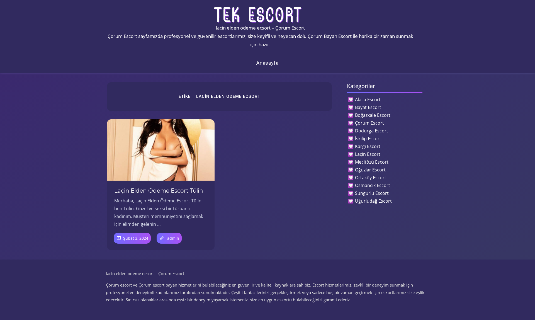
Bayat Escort (368, 107)
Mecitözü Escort (371, 162)
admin (173, 238)
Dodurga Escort (371, 131)
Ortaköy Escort (370, 177)
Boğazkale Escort (372, 115)
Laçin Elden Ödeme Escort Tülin (158, 190)
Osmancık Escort (372, 185)
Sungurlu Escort (372, 193)
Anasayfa (267, 63)
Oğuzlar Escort (370, 170)
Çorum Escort (369, 123)
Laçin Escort (367, 154)
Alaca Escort (368, 99)
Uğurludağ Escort (373, 201)
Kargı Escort (367, 146)
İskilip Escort (368, 138)
